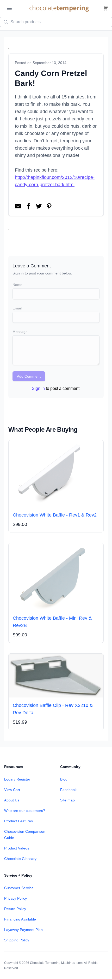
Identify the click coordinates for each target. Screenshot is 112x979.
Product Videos (16, 848)
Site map (67, 800)
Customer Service (19, 888)
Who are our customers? (24, 810)
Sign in (38, 388)
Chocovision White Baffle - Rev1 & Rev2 (55, 515)
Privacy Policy (15, 898)
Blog (63, 779)
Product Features (18, 821)
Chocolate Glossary (20, 859)
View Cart (12, 790)
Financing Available (20, 919)
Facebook (68, 790)
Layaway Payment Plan (23, 930)
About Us (11, 800)
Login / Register (17, 779)
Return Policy (15, 909)
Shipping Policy (16, 940)
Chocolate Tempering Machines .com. (56, 963)
